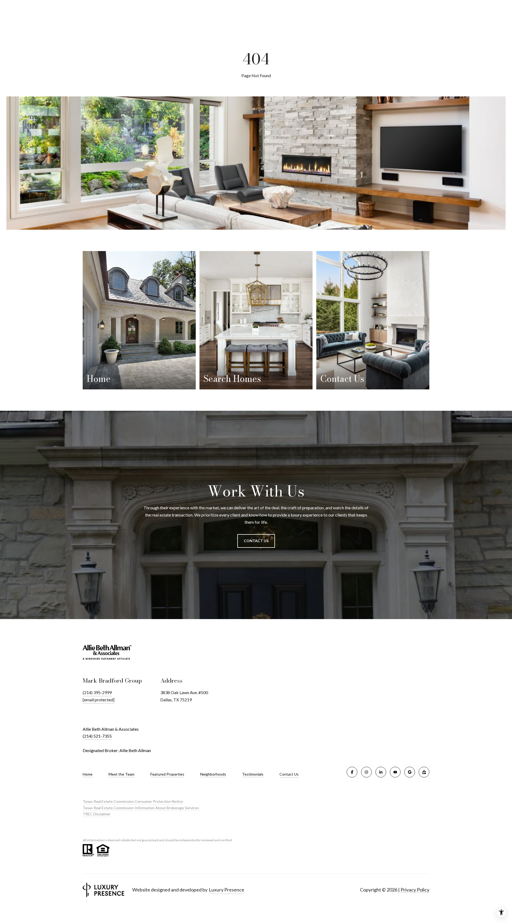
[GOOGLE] (409, 772)
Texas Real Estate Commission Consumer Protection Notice (133, 801)
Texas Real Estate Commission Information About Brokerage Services (141, 807)
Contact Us (289, 774)
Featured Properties (167, 774)
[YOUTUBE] (395, 772)
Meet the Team (121, 774)
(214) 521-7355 (97, 735)
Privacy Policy (415, 890)
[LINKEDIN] (380, 772)
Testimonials (252, 774)
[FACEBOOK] (352, 772)
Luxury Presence (226, 890)
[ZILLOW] (424, 772)
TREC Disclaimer (96, 814)
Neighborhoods (213, 774)
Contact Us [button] (256, 540)
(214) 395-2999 (97, 692)
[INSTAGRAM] (366, 772)
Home (88, 774)
